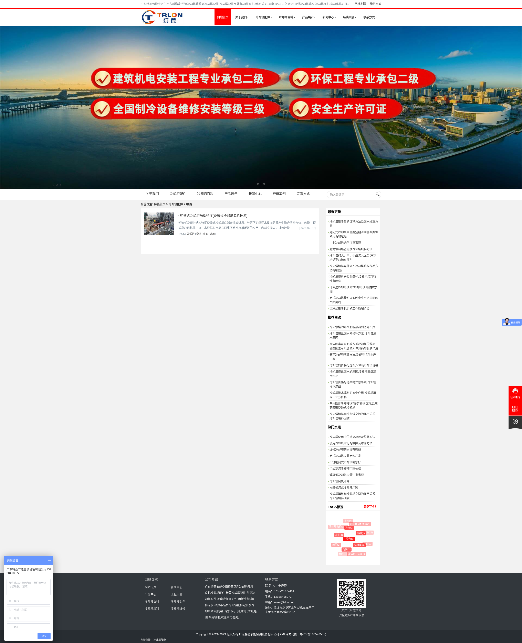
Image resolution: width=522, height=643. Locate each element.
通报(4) (335, 535)
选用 (212, 234)
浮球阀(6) (353, 545)
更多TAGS (370, 506)
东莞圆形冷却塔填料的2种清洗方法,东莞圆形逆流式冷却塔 (354, 405)
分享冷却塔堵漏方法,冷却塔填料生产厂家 (353, 356)
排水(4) (346, 521)
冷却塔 (191, 234)
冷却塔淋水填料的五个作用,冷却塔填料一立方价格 (353, 395)
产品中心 (150, 594)
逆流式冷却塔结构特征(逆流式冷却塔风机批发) (213, 216)
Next (4, 107)
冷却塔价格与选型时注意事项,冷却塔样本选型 (353, 384)
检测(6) (364, 551)
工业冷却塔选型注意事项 (345, 242)
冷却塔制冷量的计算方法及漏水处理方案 (354, 223)
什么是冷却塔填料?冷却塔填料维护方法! (353, 289)
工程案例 (176, 594)
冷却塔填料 (152, 608)
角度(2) (342, 549)
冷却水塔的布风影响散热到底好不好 (352, 327)
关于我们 (241, 17)
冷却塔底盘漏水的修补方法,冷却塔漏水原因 (353, 335)
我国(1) (342, 554)
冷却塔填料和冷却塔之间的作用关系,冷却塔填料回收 (353, 416)
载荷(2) (334, 544)
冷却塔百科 (286, 17)
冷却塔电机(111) (337, 526)
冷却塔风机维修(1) (357, 524)
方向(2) (344, 527)
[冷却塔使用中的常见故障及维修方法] (261, 107)
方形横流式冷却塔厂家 (344, 487)
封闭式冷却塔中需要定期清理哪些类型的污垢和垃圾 (354, 234)
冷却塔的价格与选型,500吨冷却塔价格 (354, 365)
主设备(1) (342, 538)
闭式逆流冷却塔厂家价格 (345, 468)
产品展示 (308, 17)
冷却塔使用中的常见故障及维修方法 (352, 436)
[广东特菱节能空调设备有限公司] (163, 22)
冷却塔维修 (178, 608)
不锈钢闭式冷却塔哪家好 (345, 462)
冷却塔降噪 (160, 640)
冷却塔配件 (263, 17)
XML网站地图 (288, 634)
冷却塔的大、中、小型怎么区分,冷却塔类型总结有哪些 (353, 257)
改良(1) (364, 543)
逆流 (198, 234)
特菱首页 (159, 204)
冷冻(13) (365, 532)
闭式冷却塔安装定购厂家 (345, 455)
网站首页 (222, 17)
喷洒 (205, 234)
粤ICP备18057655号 (313, 634)
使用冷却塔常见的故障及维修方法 (351, 443)
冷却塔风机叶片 (339, 481)
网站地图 (360, 3)
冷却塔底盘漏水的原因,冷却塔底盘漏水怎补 (353, 373)
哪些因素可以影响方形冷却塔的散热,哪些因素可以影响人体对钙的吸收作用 (354, 346)
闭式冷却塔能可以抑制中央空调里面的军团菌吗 (354, 300)
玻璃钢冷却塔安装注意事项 (347, 474)
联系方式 (375, 3)
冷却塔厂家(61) (353, 554)
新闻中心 (328, 17)
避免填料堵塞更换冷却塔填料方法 (351, 249)
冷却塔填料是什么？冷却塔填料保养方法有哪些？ (354, 268)
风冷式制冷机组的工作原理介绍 (349, 308)
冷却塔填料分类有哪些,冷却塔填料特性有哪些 (353, 279)
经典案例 (348, 17)
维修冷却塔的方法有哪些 (345, 449)
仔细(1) (354, 533)
